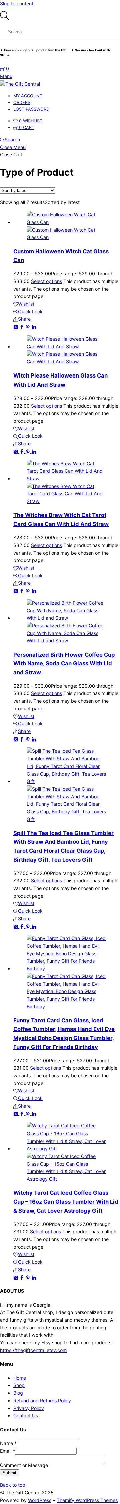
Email (7, 1451)
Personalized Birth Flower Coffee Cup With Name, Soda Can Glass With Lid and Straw (64, 663)
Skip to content (16, 3)
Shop (19, 1385)
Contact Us (25, 1415)
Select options (46, 281)
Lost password (31, 109)
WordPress (39, 1500)
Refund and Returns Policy (42, 1400)
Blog (18, 1393)
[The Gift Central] (20, 84)
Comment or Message (24, 1465)
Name (8, 1443)
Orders (21, 102)
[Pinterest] (28, 326)
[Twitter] (16, 326)
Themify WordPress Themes (87, 1500)
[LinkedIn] (34, 326)
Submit (9, 1472)
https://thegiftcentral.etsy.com (33, 1350)
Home (19, 1378)
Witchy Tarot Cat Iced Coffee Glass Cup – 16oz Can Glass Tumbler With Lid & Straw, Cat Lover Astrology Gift (65, 1201)
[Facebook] (22, 326)
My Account (27, 95)
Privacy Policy (28, 1408)
